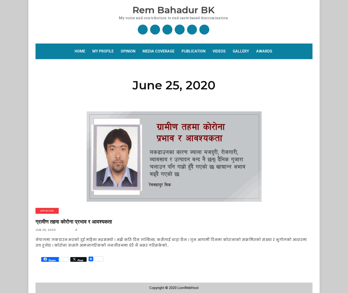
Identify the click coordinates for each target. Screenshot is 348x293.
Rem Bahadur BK (173, 10)
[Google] (167, 30)
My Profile (103, 51)
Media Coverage (158, 51)
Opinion (128, 51)
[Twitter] (155, 30)
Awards (264, 51)
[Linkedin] (192, 30)
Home (80, 51)
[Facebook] (143, 30)
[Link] (204, 30)
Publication (193, 51)
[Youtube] (180, 30)
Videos (219, 51)
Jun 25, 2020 (46, 230)
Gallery (241, 51)
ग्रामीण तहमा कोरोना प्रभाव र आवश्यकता (74, 222)
